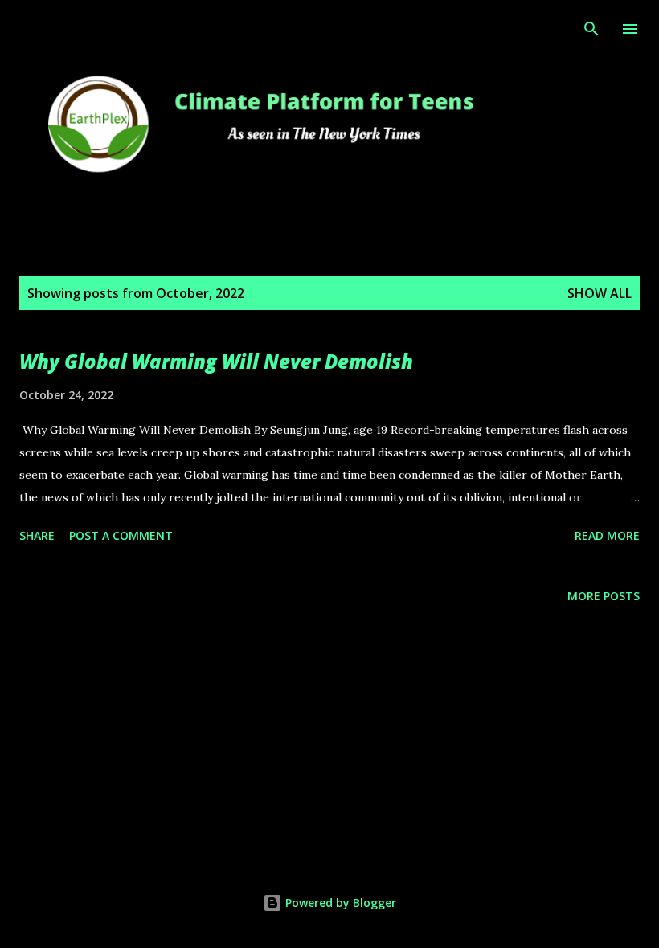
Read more (607, 535)
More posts (603, 595)
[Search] (591, 29)
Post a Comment (121, 535)
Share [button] (37, 535)
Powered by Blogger (339, 902)
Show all (599, 293)
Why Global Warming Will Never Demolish (216, 361)
